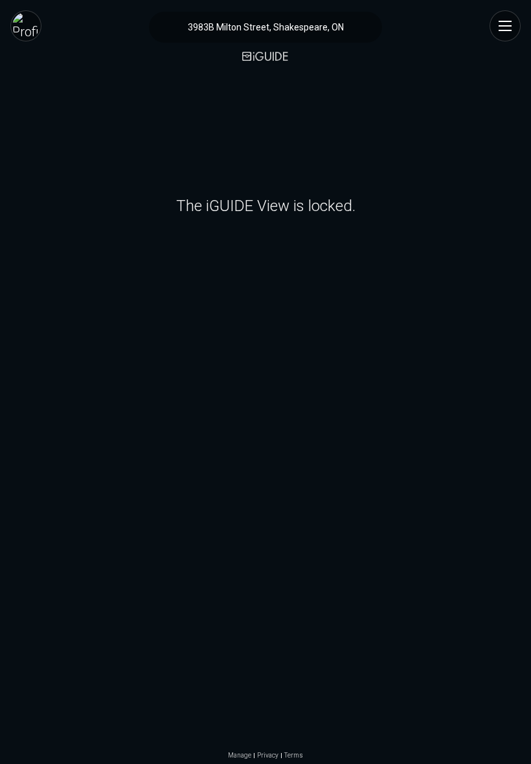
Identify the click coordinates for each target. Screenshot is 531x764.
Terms (293, 755)
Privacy (267, 755)
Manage (239, 755)
